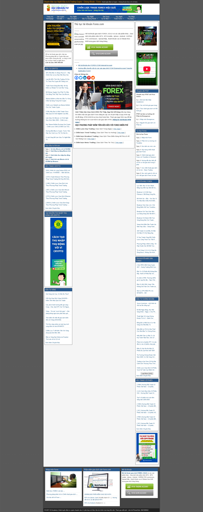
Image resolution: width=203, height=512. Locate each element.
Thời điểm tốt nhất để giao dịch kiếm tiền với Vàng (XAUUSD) (57, 319)
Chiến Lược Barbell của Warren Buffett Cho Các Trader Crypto (58, 106)
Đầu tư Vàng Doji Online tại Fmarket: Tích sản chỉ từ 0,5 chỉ (57, 338)
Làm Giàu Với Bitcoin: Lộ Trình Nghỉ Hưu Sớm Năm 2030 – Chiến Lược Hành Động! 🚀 (57, 119)
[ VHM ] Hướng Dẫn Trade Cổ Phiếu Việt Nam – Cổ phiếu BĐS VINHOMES (147, 405)
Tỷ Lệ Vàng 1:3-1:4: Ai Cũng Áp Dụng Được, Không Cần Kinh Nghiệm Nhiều (146, 251)
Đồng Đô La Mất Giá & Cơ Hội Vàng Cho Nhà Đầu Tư (146, 324)
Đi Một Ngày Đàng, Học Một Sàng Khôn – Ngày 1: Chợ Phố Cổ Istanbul (146, 311)
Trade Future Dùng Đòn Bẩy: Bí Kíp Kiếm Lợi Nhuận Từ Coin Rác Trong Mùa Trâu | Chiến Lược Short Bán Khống (57, 87)
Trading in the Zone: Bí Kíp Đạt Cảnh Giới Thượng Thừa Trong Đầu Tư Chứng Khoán (146, 363)
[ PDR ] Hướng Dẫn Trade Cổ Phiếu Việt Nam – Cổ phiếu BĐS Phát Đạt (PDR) (147, 418)
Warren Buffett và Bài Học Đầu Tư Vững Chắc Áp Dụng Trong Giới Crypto (58, 100)
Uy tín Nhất (105, 18)
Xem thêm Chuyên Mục (52, 208)
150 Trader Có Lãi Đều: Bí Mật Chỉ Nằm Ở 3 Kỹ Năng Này (146, 232)
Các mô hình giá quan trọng (148, 105)
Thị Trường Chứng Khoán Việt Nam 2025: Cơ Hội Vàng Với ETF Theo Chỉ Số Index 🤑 (146, 356)
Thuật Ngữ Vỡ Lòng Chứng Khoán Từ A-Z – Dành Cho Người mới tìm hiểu (145, 317)
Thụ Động (131, 18)
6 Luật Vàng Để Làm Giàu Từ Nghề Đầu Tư (58, 138)
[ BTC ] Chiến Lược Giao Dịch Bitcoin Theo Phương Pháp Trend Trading (57, 191)
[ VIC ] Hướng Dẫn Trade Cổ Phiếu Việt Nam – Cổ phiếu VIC (146, 411)
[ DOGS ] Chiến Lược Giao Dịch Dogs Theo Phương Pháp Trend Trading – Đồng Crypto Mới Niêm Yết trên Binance (58, 204)
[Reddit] (93, 78)
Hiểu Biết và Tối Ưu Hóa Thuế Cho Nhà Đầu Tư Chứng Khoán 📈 (146, 330)
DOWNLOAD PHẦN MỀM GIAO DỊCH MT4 (97, 494)
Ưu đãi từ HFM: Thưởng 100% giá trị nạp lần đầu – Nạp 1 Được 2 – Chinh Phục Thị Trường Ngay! (147, 279)
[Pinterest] (89, 78)
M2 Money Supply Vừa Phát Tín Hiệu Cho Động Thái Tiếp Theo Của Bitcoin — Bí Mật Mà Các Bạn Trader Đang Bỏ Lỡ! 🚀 (58, 93)
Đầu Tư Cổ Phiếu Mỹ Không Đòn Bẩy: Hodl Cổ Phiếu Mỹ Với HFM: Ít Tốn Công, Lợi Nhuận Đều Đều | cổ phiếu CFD (147, 273)
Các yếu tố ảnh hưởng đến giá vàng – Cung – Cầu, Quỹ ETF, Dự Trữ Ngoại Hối (57, 306)
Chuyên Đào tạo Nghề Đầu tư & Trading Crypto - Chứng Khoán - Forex (72, 1)
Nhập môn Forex (147, 137)
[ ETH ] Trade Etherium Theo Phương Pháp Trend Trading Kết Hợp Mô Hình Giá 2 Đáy (57, 178)
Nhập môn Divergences (147, 119)
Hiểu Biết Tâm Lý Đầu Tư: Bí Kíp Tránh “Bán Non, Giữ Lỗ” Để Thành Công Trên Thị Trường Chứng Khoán (147, 337)
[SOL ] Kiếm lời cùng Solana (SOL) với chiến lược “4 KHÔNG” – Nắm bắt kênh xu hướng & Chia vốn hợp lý (58, 172)
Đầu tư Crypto (72, 18)
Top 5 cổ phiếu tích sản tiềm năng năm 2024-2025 (145, 398)
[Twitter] (80, 78)
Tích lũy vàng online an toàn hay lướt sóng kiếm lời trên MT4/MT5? (57, 325)
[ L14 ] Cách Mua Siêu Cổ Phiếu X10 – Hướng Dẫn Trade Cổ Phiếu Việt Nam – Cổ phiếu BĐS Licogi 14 (147, 392)
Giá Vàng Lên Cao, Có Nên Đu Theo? (57, 294)
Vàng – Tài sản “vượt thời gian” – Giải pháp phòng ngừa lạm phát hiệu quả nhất (57, 312)
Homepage (49, 18)
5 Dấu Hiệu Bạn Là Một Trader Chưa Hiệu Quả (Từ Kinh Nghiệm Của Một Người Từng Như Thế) (57, 113)
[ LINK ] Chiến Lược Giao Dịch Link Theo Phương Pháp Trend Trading (57, 184)
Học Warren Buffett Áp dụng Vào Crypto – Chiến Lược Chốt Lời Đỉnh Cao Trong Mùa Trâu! (58, 126)
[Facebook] (76, 78)
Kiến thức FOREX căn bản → (55, 491)
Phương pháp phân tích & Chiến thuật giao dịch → (61, 494)
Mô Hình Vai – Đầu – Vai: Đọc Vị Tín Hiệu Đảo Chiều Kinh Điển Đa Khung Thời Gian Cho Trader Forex (147, 200)
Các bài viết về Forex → (53, 497)
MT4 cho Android (89, 503)
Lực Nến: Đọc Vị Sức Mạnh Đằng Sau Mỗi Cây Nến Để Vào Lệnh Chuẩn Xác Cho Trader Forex (146, 187)
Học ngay (117, 129)
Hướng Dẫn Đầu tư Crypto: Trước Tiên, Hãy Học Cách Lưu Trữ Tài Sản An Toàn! (58, 132)
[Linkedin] (85, 78)
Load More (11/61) (146, 373)
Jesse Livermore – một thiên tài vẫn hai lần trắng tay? (146, 304)
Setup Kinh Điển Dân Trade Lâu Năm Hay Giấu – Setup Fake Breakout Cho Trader (146, 226)
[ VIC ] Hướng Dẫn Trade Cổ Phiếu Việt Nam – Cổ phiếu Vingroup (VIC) (145, 425)
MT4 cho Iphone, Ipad (91, 497)
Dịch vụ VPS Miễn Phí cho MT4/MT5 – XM (145, 292)
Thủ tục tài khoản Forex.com (89, 24)
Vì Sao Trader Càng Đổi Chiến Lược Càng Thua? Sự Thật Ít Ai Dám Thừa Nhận (146, 238)
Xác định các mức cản (149, 146)
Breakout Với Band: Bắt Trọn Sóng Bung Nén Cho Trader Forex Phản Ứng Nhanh (146, 219)
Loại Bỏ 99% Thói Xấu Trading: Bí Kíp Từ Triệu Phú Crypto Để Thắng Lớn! (57, 80)
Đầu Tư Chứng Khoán (89, 18)
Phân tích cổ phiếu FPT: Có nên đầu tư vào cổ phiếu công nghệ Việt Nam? (146, 343)
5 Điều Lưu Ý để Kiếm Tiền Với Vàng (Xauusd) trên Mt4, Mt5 (57, 332)
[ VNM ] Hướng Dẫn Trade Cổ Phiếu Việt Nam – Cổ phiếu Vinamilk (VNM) (146, 386)
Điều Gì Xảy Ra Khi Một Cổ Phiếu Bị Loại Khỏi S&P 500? (146, 349)
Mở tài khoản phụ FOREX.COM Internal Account (95, 65)
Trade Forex (118, 18)
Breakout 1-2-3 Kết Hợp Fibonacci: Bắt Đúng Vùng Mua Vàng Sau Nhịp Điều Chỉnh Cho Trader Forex (146, 193)
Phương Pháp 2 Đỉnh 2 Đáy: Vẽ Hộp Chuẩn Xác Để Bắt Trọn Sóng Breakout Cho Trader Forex (147, 245)
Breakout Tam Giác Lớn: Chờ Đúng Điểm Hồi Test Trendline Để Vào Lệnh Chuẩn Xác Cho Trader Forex (146, 206)
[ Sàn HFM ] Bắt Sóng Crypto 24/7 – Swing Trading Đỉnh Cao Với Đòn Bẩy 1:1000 (146, 266)
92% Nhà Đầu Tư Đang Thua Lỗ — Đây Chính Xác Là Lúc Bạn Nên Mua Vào (58, 74)
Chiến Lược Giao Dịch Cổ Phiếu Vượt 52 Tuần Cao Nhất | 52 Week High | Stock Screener (147, 369)
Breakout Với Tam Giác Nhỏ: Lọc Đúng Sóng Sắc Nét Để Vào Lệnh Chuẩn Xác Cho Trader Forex (147, 213)
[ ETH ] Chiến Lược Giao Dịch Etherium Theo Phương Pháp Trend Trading (58, 197)
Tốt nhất (60, 18)
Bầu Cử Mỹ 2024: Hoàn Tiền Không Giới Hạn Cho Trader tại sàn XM (146, 286)
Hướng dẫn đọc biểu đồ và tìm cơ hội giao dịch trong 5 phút (146, 162)
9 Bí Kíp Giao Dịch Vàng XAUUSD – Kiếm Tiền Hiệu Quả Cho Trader (57, 299)
